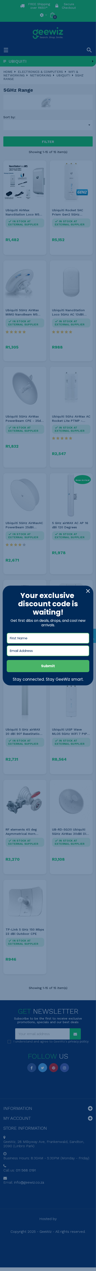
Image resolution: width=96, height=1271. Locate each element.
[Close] (88, 591)
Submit (48, 666)
